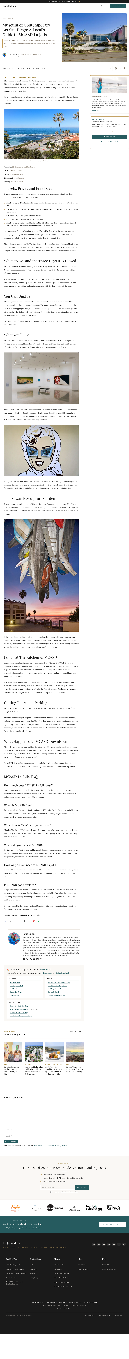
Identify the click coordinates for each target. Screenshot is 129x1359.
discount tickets (48, 973)
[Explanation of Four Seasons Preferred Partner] (74, 1207)
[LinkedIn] (37, 959)
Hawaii (32, 1273)
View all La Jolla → (77, 1031)
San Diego (11, 18)
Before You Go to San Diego (19, 1006)
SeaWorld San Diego (61, 1282)
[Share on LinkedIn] (19, 921)
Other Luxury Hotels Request (16, 1273)
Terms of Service (104, 1315)
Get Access (81, 1187)
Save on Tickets (118, 6)
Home (4, 18)
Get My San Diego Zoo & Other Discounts (64, 1)
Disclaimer (118, 1315)
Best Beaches (14, 989)
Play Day (48, 231)
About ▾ (90, 6)
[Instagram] (27, 959)
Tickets (57, 1259)
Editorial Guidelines (109, 1269)
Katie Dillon (12, 54)
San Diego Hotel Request (15, 1269)
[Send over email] (38, 921)
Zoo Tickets (110, 136)
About (80, 1259)
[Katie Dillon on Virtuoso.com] (35, 1208)
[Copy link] (124, 68)
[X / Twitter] (41, 959)
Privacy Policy (89, 1315)
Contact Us (106, 1265)
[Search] (102, 6)
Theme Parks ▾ (45, 6)
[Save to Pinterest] (116, 68)
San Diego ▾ (28, 6)
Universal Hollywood (61, 1273)
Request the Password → (112, 1224)
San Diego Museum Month (62, 244)
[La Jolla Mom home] (10, 6)
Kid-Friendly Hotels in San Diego (59, 983)
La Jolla (19, 18)
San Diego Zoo (59, 1265)
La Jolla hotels (61, 708)
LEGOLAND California (61, 1278)
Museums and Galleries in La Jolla (26, 915)
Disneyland (58, 1269)
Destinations (35, 1259)
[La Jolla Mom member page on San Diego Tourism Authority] (15, 1208)
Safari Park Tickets (110, 141)
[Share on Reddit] (29, 921)
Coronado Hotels (53, 992)
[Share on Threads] (24, 921)
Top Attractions (15, 983)
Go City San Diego (33, 244)
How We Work (83, 1269)
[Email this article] (120, 68)
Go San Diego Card (62, 973)
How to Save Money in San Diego (21, 1016)
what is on (23, 488)
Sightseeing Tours (16, 992)
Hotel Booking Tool (13, 1265)
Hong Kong (34, 1278)
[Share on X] (10, 921)
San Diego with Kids (16, 986)
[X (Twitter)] (119, 1244)
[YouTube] (34, 959)
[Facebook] (24, 959)
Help (104, 1259)
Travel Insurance (11, 1278)
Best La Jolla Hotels (54, 989)
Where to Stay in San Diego (19, 1009)
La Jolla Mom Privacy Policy (69, 1192)
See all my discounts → (109, 146)
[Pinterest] (31, 959)
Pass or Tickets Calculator (63, 1286)
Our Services (82, 1265)
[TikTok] (124, 1244)
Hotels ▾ (60, 6)
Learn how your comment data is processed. (51, 1145)
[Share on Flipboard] (34, 921)
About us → (96, 110)
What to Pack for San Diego (19, 1013)
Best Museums (14, 995)
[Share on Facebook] (5, 921)
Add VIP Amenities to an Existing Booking (14, 1283)
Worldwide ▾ (75, 6)
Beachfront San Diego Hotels (57, 986)
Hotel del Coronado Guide (56, 995)
